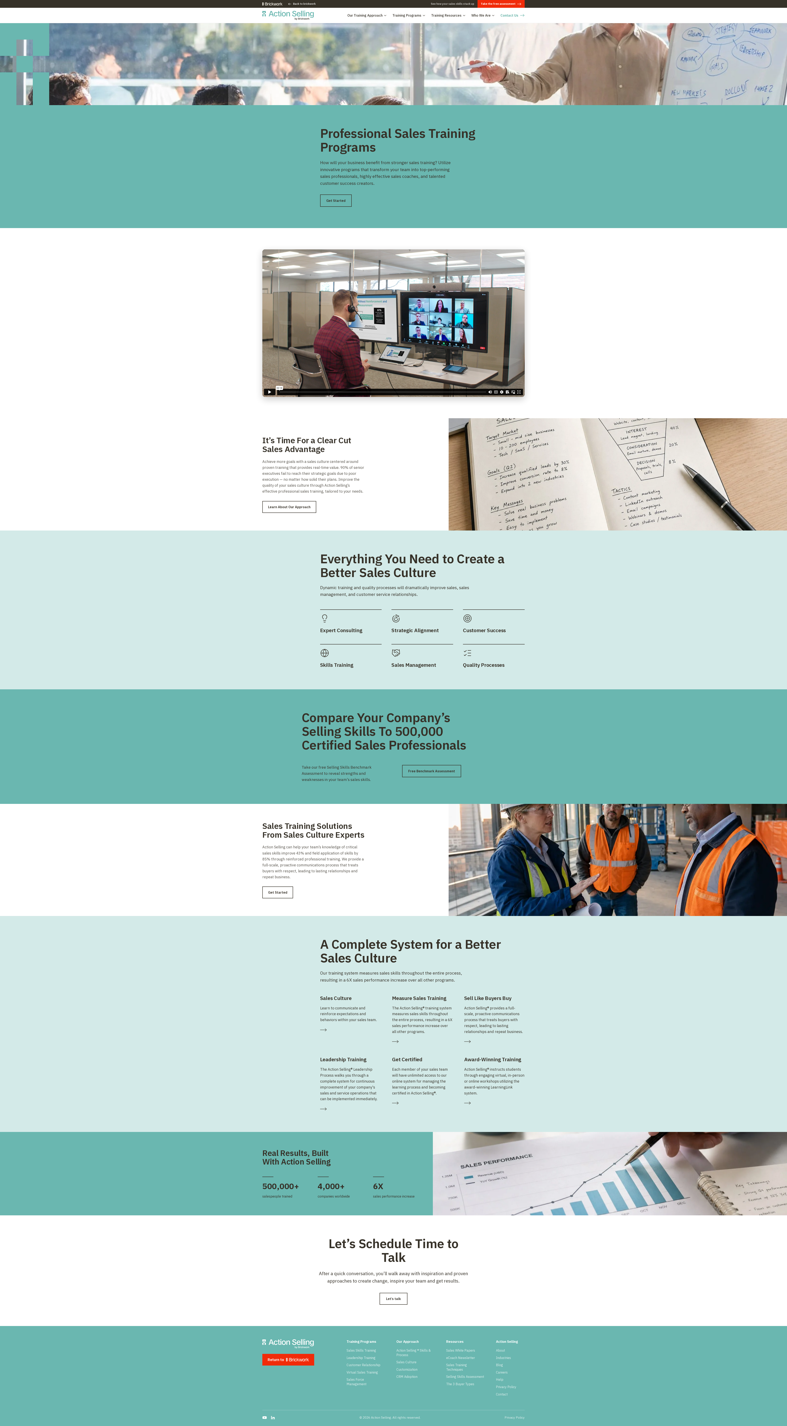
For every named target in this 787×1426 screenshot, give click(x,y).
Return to (276, 1359)
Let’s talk (393, 1299)
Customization (406, 1369)
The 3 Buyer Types (460, 1384)
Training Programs (406, 15)
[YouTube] (264, 1417)
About (500, 1350)
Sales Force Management (356, 1381)
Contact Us (509, 15)
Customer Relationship (363, 1365)
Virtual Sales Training (362, 1372)
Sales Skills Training (361, 1350)
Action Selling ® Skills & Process (413, 1352)
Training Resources (446, 15)
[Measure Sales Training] (422, 1041)
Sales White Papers (460, 1350)
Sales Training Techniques (456, 1367)
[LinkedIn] (273, 1417)
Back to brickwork (304, 4)
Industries (503, 1358)
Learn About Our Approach (289, 507)
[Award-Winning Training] (494, 1103)
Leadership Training (361, 1358)
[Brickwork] (272, 4)
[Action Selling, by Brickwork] (288, 15)
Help (499, 1379)
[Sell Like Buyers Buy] (494, 1041)
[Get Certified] (422, 1103)
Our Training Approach (365, 15)
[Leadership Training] (350, 1109)
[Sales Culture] (350, 1030)
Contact (502, 1394)
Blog (499, 1365)
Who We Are (481, 15)
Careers (502, 1372)
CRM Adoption (406, 1377)
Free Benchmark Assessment (431, 771)
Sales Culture (406, 1362)
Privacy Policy (506, 1387)
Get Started (336, 201)
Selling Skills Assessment (465, 1377)
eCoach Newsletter (460, 1358)
